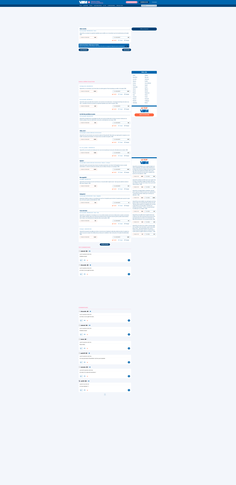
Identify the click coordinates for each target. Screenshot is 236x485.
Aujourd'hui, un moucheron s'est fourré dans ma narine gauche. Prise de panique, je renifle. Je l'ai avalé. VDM (103, 88)
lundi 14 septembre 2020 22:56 (85, 254)
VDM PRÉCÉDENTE (83, 49)
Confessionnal (111, 5)
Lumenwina (83, 367)
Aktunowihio (84, 265)
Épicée (90, 5)
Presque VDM (120, 5)
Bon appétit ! (83, 177)
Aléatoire (85, 5)
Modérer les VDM (144, 2)
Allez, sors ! (83, 130)
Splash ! (82, 161)
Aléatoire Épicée (98, 5)
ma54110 (83, 381)
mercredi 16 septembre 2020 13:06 (86, 370)
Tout (80, 5)
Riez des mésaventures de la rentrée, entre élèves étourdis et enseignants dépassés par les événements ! (103, 45)
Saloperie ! (83, 194)
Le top (104, 5)
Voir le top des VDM (144, 114)
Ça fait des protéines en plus (87, 114)
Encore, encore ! (105, 244)
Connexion (154, 2)
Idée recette (83, 29)
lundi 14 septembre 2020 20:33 (85, 268)
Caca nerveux (83, 210)
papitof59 (83, 353)
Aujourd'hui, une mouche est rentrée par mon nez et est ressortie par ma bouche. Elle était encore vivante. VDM (104, 150)
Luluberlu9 (83, 251)
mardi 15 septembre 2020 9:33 (85, 342)
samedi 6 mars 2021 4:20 (84, 384)
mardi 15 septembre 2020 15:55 (85, 356)
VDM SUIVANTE (127, 49)
